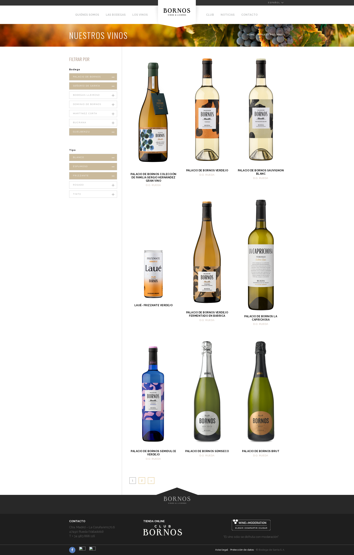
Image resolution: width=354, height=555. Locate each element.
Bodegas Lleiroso (86, 95)
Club (210, 14)
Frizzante (81, 175)
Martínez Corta (85, 113)
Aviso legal (222, 549)
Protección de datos (242, 549)
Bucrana (79, 122)
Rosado (78, 185)
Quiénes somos (87, 14)
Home (251, 34)
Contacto (249, 14)
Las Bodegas (116, 14)
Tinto (77, 194)
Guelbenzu (81, 131)
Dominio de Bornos (87, 104)
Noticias (228, 14)
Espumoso (80, 166)
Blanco (78, 157)
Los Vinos (140, 14)
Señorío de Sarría (86, 85)
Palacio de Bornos (87, 76)
